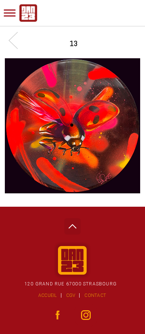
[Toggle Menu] (10, 12)
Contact (95, 295)
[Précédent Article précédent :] (17, 40)
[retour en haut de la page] (72, 224)
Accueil (47, 295)
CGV (70, 295)
